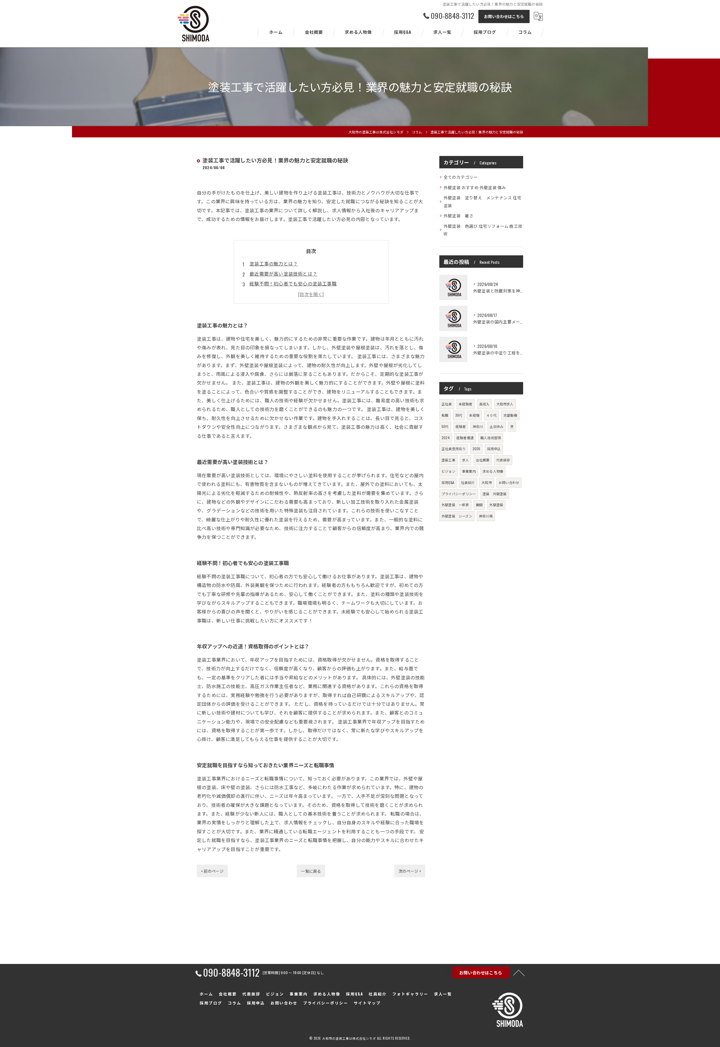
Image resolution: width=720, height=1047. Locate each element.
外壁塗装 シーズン (457, 516)
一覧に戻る (311, 871)
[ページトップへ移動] (519, 972)
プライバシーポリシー (459, 493)
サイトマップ (367, 1003)
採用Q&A (448, 482)
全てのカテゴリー (461, 177)
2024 (446, 437)
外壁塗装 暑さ (458, 215)
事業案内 (469, 471)
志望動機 (510, 415)
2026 (476, 448)
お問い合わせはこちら (504, 16)
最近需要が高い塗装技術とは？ (283, 273)
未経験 (474, 415)
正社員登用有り (453, 448)
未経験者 (465, 403)
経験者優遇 (465, 437)
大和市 (487, 482)
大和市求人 (505, 403)
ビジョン (448, 471)
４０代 (491, 415)
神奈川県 (486, 516)
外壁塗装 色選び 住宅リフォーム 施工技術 (483, 230)
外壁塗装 (496, 504)
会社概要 (483, 459)
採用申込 (494, 448)
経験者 (461, 426)
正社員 (447, 403)
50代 (445, 426)
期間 (479, 504)
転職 (445, 415)
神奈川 (478, 426)
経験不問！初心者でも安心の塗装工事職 (293, 283)
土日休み (496, 426)
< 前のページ (212, 871)
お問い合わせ (509, 482)
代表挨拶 (503, 459)
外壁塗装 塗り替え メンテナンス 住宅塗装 (482, 201)
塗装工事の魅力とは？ (273, 263)
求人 (465, 459)
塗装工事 (448, 459)
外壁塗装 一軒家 (455, 504)
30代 (459, 415)
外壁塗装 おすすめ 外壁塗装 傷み (475, 187)
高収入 (484, 403)
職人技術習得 (490, 437)
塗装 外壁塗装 (495, 493)
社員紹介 (468, 482)
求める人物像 (493, 471)
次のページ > (410, 871)
